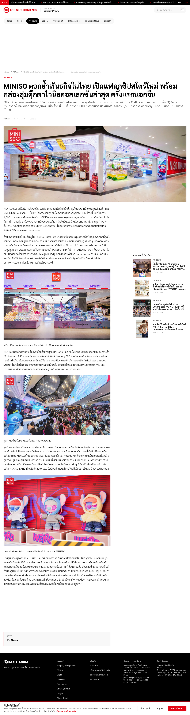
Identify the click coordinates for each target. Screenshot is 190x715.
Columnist (58, 21)
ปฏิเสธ (160, 708)
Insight (107, 21)
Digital (45, 21)
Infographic (74, 21)
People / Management (66, 665)
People (20, 21)
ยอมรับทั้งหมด (177, 708)
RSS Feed (94, 679)
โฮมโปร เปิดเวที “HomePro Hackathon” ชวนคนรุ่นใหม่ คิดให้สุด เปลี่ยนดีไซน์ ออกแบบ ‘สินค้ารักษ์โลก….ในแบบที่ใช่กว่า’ (169, 266)
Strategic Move (92, 21)
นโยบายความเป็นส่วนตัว (100, 670)
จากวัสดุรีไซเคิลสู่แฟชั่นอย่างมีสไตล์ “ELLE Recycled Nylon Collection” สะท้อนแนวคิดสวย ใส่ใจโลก (169, 327)
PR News (33, 21)
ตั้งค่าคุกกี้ (145, 708)
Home (9, 21)
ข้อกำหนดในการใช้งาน (99, 675)
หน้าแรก (6, 72)
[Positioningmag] (20, 10)
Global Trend (62, 698)
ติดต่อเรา (94, 665)
